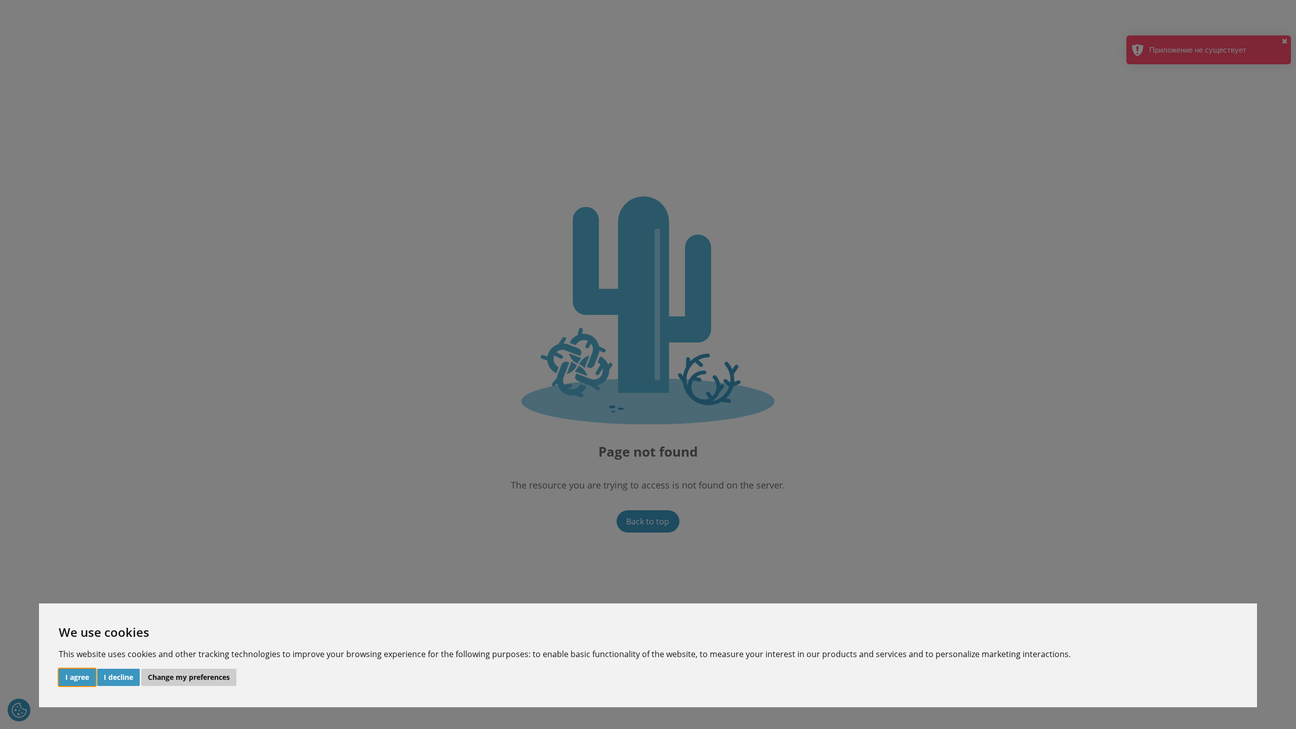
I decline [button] (118, 677)
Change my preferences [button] (189, 677)
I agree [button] (77, 677)
